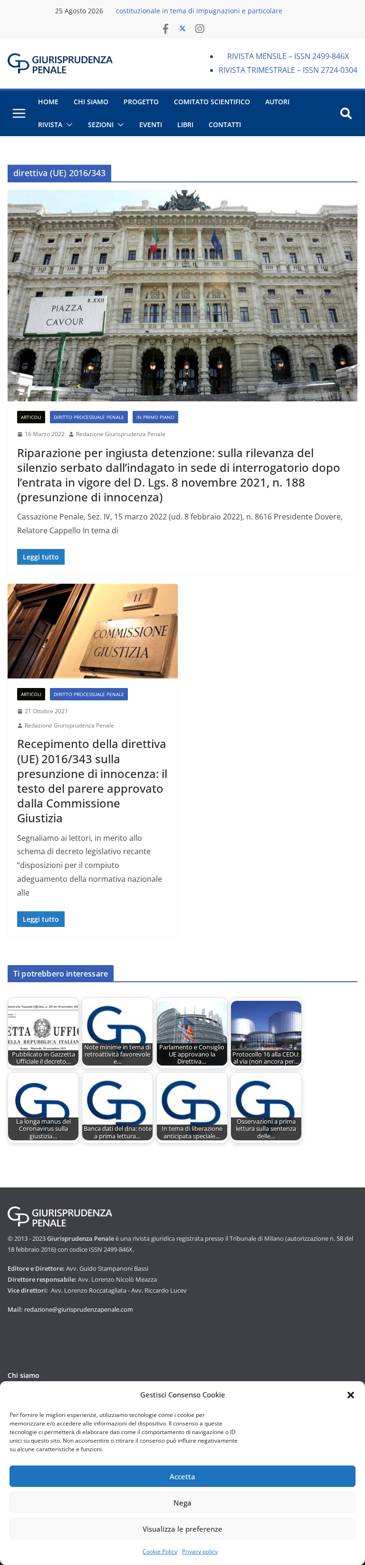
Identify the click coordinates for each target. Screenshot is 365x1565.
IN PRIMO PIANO (155, 417)
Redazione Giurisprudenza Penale (120, 434)
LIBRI (185, 124)
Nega (182, 1502)
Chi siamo (23, 1375)
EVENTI (150, 124)
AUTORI (277, 101)
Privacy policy (200, 1551)
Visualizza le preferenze (182, 1529)
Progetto (141, 101)
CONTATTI (225, 124)
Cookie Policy (160, 1551)
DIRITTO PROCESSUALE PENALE (89, 417)
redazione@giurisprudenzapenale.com (78, 1309)
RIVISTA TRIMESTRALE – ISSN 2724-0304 (288, 70)
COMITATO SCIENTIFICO (212, 101)
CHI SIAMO (91, 101)
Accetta (182, 1476)
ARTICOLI (31, 417)
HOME (48, 101)
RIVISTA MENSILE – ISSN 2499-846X (288, 56)
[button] (350, 1395)
